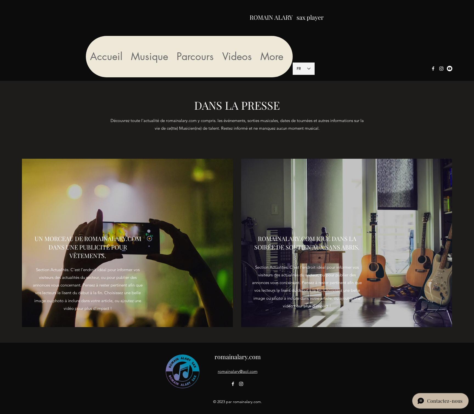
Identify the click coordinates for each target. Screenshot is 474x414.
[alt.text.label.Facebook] (433, 68)
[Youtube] (449, 68)
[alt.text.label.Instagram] (441, 68)
